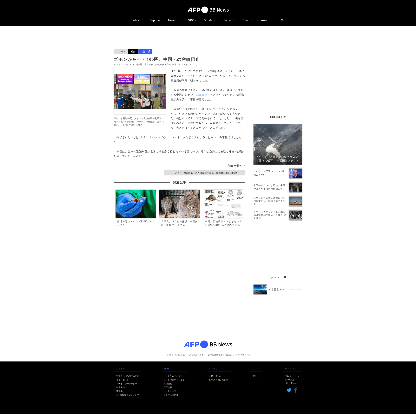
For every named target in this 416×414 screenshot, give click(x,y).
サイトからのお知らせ (174, 376)
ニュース (120, 51)
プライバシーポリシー (126, 383)
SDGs (192, 20)
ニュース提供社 (170, 395)
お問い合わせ (215, 376)
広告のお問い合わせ (218, 380)
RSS (254, 376)
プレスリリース (292, 376)
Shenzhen (202, 94)
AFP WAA (289, 380)
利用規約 (120, 387)
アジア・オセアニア (186, 64)
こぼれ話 (145, 51)
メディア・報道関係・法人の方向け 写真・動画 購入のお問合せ (207, 173)
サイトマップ (169, 391)
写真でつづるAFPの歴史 (127, 376)
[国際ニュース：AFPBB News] (208, 10)
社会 (133, 51)
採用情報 (167, 383)
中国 (157, 64)
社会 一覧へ (236, 165)
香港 (174, 64)
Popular (155, 20)
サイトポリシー (123, 380)
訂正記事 (167, 387)
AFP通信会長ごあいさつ (127, 395)
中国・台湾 (165, 64)
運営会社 (120, 391)
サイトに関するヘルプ (174, 380)
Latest (136, 20)
